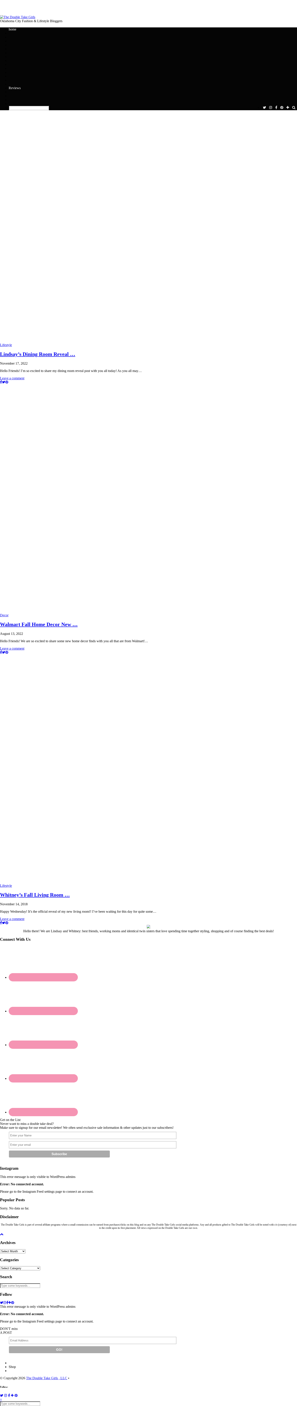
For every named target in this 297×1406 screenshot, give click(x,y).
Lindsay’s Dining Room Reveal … (37, 354)
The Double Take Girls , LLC (46, 1378)
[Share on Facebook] (1, 382)
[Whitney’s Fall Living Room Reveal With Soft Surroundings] (148, 769)
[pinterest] (281, 108)
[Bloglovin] (12, 1395)
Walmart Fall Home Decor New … (39, 624)
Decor (4, 615)
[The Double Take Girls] (17, 17)
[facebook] (276, 108)
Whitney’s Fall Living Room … (35, 895)
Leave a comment (12, 378)
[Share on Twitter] (3, 382)
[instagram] (270, 108)
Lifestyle (6, 345)
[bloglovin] (287, 108)
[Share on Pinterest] (6, 382)
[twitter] (264, 108)
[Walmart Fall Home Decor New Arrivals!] (148, 499)
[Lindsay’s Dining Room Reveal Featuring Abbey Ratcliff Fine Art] (148, 228)
